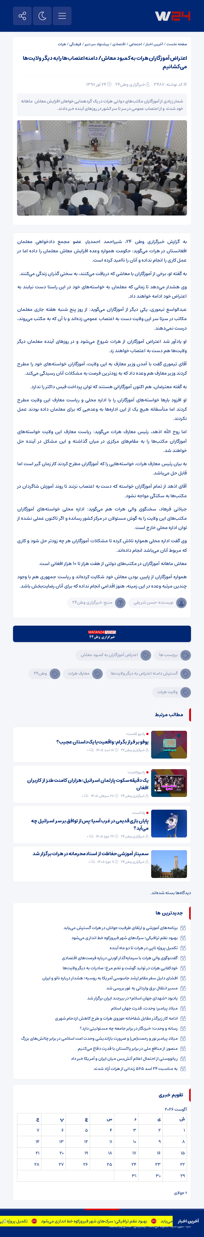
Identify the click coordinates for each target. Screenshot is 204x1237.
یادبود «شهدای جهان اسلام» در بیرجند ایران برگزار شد (132, 998)
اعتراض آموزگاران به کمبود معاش (109, 654)
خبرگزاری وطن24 (130, 84)
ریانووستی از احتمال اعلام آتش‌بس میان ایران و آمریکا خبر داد (124, 1058)
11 (110, 1141)
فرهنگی (75, 44)
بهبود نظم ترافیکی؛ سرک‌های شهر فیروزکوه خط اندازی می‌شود (106, 1221)
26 (85, 1164)
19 (86, 1153)
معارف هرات (79, 673)
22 (182, 1164)
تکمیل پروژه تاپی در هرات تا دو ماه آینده (144, 948)
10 (134, 1141)
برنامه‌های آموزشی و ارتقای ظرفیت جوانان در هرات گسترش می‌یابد (120, 927)
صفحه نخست (177, 44)
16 (159, 1153)
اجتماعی (135, 44)
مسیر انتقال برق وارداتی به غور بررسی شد (142, 988)
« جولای (180, 1192)
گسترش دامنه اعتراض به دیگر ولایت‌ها (144, 673)
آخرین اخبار (154, 44)
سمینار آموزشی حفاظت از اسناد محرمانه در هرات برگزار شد (90, 854)
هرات (62, 44)
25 (109, 1164)
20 (62, 1153)
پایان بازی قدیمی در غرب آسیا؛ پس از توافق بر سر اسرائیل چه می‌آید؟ (89, 824)
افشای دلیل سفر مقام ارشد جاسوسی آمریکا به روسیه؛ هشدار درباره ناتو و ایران (110, 978)
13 (61, 1141)
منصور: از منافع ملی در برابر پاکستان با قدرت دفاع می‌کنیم (128, 1048)
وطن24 (40, 673)
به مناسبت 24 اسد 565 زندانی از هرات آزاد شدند (136, 1068)
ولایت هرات (168, 692)
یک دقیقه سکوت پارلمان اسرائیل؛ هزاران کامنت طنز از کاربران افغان (87, 784)
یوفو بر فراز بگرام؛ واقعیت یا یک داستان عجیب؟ (102, 742)
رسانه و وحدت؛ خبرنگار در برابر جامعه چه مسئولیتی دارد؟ (129, 1028)
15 (183, 1153)
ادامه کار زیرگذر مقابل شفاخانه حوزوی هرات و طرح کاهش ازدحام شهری (116, 1018)
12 (86, 1141)
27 (61, 1164)
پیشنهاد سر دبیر (97, 44)
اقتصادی (119, 44)
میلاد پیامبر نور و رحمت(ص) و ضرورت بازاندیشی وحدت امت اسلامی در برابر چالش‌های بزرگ (99, 1038)
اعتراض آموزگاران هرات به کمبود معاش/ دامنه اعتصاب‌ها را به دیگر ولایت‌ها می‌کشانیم (105, 62)
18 (110, 1153)
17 (134, 1153)
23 (158, 1164)
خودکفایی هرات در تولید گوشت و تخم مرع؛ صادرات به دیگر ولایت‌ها (120, 968)
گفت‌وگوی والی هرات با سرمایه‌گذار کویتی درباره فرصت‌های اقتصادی (120, 958)
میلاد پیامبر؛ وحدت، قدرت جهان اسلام (144, 1008)
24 (133, 1164)
